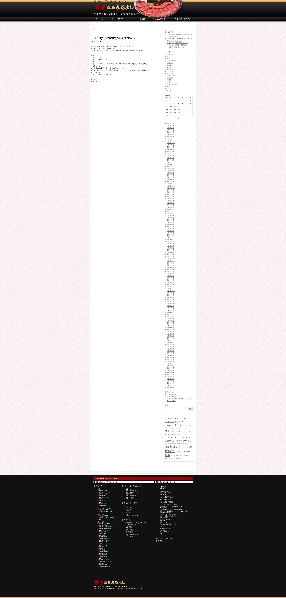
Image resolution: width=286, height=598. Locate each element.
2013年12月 (171, 338)
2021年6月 (170, 151)
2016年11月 (171, 263)
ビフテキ (167, 434)
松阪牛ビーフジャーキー (105, 553)
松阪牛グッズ (102, 563)
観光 (181, 455)
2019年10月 (171, 188)
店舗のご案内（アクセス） (167, 502)
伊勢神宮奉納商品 (103, 516)
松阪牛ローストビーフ (105, 528)
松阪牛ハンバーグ (103, 530)
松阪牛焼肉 (102, 495)
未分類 (169, 80)
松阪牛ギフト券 (103, 558)
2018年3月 (170, 229)
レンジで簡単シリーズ (104, 508)
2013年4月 (170, 355)
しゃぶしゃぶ (169, 422)
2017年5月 (170, 250)
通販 (166, 458)
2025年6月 (170, 123)
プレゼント (176, 434)
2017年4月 (170, 252)
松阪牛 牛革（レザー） (105, 561)
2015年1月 (170, 310)
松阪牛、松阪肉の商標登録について (170, 516)
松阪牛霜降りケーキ (104, 555)
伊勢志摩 (170, 71)
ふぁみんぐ (169, 425)
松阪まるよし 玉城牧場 (166, 501)
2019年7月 (170, 194)
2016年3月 (170, 280)
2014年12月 (171, 312)
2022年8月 (170, 132)
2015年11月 (171, 289)
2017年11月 (171, 237)
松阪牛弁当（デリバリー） (167, 493)
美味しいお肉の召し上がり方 (134, 490)
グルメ (173, 428)
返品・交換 (129, 529)
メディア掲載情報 (131, 495)
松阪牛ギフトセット (104, 519)
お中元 (167, 418)
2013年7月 (170, 349)
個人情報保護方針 (131, 524)
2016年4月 (170, 278)
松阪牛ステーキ (103, 494)
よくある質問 (129, 531)
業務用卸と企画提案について (168, 524)
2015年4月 (170, 304)
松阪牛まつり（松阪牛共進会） (168, 514)
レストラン (175, 437)
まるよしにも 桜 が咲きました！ (177, 43)
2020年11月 (171, 164)
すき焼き (179, 421)
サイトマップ (129, 532)
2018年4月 (170, 226)
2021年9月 (170, 145)
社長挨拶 (162, 488)
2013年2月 (170, 359)
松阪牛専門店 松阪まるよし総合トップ (109, 478)
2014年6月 (170, 325)
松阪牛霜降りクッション (105, 564)
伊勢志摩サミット (165, 521)
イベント (170, 58)
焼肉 (188, 452)
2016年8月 (170, 269)
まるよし (179, 425)
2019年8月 (170, 192)
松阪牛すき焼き (103, 490)
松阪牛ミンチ (102, 502)
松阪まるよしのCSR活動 (167, 498)
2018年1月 (170, 233)
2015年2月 (170, 308)
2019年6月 (170, 196)
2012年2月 (170, 379)
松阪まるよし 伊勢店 (165, 499)
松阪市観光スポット (131, 494)
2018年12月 (171, 209)
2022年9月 (170, 130)
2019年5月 (170, 198)
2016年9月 (170, 267)
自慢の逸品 (101, 522)
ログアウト (129, 507)
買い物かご (129, 512)
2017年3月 (170, 254)
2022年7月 (170, 134)
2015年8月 (170, 295)
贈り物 (186, 455)
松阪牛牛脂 (102, 550)
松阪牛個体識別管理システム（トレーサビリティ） (174, 511)
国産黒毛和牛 (171, 75)
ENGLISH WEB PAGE (165, 538)
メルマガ (128, 510)
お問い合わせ (95, 81)
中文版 (160, 541)
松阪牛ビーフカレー (104, 538)
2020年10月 (171, 166)
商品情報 (170, 73)
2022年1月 (170, 136)
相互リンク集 (129, 499)
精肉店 (173, 455)
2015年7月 (170, 297)
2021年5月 (170, 153)
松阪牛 (170, 451)
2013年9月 (170, 344)
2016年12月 (171, 261)
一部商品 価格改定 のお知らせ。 (177, 47)
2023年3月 (170, 128)
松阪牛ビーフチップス (105, 551)
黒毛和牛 (179, 458)
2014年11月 (171, 314)
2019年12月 (171, 183)
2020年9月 (170, 168)
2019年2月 (170, 205)
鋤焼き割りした (103, 548)
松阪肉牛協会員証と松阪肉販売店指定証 (171, 509)
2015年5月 (170, 301)
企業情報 (170, 69)
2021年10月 (171, 143)
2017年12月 (171, 235)
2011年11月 (171, 383)
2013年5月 (170, 353)
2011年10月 (171, 385)
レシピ (169, 65)
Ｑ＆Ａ (169, 91)
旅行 (182, 443)
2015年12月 (171, 286)
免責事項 (162, 533)
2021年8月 (170, 147)
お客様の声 (163, 494)
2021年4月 (170, 156)
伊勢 (173, 441)
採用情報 (162, 530)
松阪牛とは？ (129, 489)
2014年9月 (170, 319)
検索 (190, 409)
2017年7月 (170, 246)
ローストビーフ (187, 437)
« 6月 (178, 118)
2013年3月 (170, 357)
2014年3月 (170, 331)
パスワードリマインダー (132, 516)
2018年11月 (171, 211)
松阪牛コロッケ (103, 541)
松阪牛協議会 (163, 517)
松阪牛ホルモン (103, 503)
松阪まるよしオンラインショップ (106, 482)
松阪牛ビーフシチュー (105, 540)
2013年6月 (170, 351)
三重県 (168, 441)
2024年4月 (170, 126)
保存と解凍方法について (132, 492)
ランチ (185, 434)
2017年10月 (171, 239)
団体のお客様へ (164, 491)
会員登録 (128, 509)
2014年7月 (170, 323)
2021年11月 (171, 141)
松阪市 (169, 82)
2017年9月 (170, 241)
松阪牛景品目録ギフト (105, 559)
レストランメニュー (165, 489)
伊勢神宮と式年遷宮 (165, 519)
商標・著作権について (132, 534)
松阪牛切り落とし (103, 497)
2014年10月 (171, 316)
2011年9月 (170, 387)
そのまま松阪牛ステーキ (105, 509)
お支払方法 (129, 526)
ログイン (128, 506)
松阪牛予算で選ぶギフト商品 (107, 517)
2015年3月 (170, 306)
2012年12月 (171, 364)
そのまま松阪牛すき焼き (105, 511)
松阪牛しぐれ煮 (180, 451)
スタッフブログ (164, 531)
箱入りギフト (101, 514)
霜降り (173, 458)
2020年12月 (171, 162)
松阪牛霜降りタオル (104, 566)
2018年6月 (170, 222)
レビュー (170, 67)
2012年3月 (170, 376)
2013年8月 (170, 346)
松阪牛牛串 (102, 500)
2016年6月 (170, 273)
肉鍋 (177, 455)
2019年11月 (171, 186)
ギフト (167, 428)
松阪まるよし (178, 446)
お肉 (178, 418)
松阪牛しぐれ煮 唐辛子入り (107, 527)
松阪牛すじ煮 (102, 531)
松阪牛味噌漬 (102, 505)
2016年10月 (171, 265)
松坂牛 (187, 443)
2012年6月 (170, 370)
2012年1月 (170, 381)
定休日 (178, 443)
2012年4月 (170, 374)
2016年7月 (170, 271)
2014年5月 (170, 327)
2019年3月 (170, 203)
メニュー (170, 63)
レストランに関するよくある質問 (169, 504)
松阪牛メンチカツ (103, 543)
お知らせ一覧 (171, 394)
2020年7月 (170, 173)
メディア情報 (171, 60)
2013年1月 (170, 361)
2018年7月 (170, 220)
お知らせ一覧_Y (172, 396)
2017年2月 (170, 256)
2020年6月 (170, 175)
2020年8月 (170, 170)
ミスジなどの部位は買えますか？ (113, 38)
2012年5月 (170, 372)
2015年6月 (170, 299)
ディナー (179, 431)
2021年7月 (170, 149)
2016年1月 (170, 284)
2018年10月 (171, 213)
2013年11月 (171, 340)
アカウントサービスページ (133, 514)
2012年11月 (171, 366)
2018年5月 (170, 224)
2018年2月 (170, 231)
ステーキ (170, 431)
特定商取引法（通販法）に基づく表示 (136, 523)
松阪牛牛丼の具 (103, 536)
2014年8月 (170, 321)
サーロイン (179, 428)
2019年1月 (170, 207)
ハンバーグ (186, 431)
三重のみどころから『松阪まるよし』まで (171, 506)
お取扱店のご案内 (165, 507)
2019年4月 (170, 201)
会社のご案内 (163, 486)
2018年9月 (170, 216)
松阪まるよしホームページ (167, 482)
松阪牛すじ (102, 499)
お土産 (173, 418)
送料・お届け (129, 527)
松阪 (167, 447)
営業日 (167, 443)
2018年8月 (170, 218)
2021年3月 (170, 158)
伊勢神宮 (187, 440)
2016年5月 (170, 276)
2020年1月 (170, 181)
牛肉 (168, 86)
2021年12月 (171, 138)
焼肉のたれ (102, 546)
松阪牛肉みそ (102, 535)
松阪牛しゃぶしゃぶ (104, 492)
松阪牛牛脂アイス (103, 556)
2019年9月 (170, 190)
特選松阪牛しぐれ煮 (104, 523)
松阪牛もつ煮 (102, 533)
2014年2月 (170, 334)
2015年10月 (171, 291)
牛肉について (171, 88)
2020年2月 (170, 179)
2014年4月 (170, 329)
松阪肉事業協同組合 (165, 512)
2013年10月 (171, 342)
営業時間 (173, 443)
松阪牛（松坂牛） (173, 84)
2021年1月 (170, 160)
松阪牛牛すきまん (103, 545)
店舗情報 (170, 78)
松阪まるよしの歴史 (165, 496)
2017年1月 (170, 258)
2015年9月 (170, 293)
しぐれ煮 (184, 418)
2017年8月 (170, 243)
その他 (169, 56)
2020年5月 (170, 177)
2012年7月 (170, 368)
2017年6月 (170, 248)
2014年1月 (170, 336)
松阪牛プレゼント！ (131, 497)
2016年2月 (170, 282)
